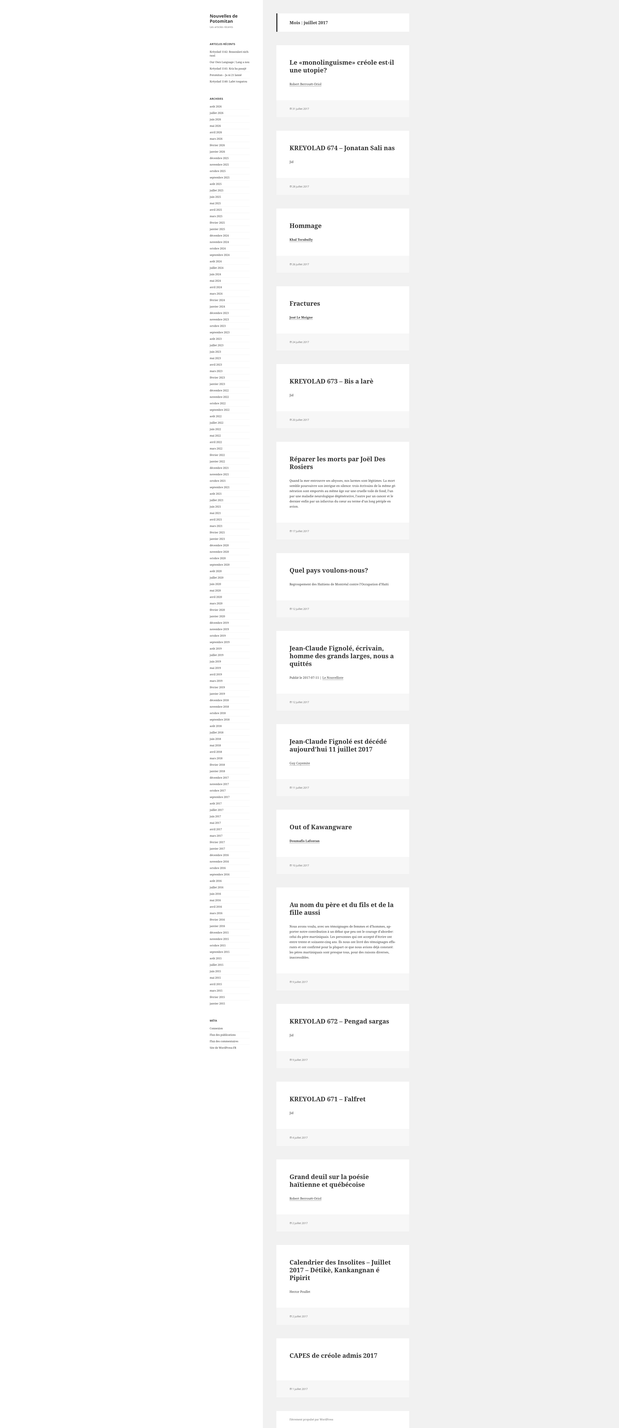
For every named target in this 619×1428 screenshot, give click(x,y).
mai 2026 (215, 126)
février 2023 (217, 377)
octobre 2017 (218, 790)
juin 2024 (215, 274)
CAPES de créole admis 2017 (333, 1355)
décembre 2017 (219, 777)
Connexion (216, 1028)
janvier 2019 (217, 694)
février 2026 (217, 145)
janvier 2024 (217, 306)
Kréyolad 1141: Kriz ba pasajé (228, 68)
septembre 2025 (220, 177)
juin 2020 (215, 584)
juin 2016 (215, 894)
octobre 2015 (218, 945)
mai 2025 (215, 203)
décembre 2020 (219, 545)
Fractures (305, 303)
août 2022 (216, 416)
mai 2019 (215, 668)
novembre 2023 (219, 319)
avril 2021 (216, 519)
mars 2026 (216, 139)
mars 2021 (216, 526)
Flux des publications (223, 1035)
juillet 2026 (216, 113)
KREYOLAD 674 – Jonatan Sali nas (342, 147)
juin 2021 (215, 506)
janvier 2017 (217, 848)
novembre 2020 (219, 552)
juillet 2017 (216, 810)
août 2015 (216, 958)
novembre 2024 (219, 242)
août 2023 (216, 339)
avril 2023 (216, 364)
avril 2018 (216, 752)
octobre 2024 (218, 248)
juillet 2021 (216, 500)
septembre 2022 (220, 410)
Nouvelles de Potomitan (224, 18)
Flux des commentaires (224, 1041)
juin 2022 (215, 429)
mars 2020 (216, 603)
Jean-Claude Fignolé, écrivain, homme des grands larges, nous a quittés (342, 656)
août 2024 (216, 261)
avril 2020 (216, 597)
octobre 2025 (218, 171)
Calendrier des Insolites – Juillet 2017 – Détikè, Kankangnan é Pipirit (340, 1270)
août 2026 (216, 106)
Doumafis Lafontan (305, 841)
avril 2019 (216, 674)
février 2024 (217, 300)
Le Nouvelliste (332, 678)
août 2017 (216, 803)
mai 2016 (215, 900)
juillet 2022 (216, 422)
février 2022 (217, 455)
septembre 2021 (220, 487)
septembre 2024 (220, 255)
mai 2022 (215, 435)
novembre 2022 (219, 397)
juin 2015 (215, 971)
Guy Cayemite (300, 763)
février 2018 (217, 765)
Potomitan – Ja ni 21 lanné (226, 75)
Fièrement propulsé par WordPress (311, 1419)
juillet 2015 (216, 965)
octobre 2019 (218, 635)
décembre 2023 (219, 313)
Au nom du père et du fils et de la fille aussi (342, 908)
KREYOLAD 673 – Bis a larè (331, 381)
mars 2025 (216, 216)
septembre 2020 (220, 564)
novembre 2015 (219, 939)
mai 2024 (215, 281)
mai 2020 (215, 590)
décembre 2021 (219, 468)
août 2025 (216, 184)
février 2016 (217, 919)
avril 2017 (216, 829)
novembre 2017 (219, 784)
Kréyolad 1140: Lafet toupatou (228, 81)
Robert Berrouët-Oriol (305, 84)
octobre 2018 (218, 713)
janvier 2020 (217, 616)
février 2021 (217, 532)
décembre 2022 (219, 390)
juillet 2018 (216, 732)
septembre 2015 (220, 952)
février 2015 (217, 997)
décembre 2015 (219, 932)
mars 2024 (216, 293)
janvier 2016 (217, 926)
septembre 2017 (220, 797)
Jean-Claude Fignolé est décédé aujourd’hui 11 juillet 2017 (338, 745)
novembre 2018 (219, 706)
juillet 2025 (216, 190)
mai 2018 (215, 745)
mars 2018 (216, 758)
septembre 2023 (220, 332)
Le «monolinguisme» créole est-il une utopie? (342, 66)
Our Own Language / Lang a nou (229, 62)
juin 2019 (215, 661)
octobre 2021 (218, 481)
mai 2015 (215, 977)
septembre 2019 (220, 642)
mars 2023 (216, 371)
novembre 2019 (219, 629)
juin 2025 (215, 197)
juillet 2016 (216, 887)
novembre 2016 (219, 861)
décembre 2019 (219, 623)
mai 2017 (215, 823)
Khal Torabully (301, 239)
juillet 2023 (216, 345)
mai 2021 (215, 513)
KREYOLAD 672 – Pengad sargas (339, 1021)
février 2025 (217, 222)
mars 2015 (216, 990)
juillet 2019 (216, 655)
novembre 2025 (219, 164)
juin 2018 (215, 739)
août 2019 (216, 648)
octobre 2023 (218, 326)
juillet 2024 (216, 268)
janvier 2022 (217, 461)
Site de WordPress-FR (223, 1048)
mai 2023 (215, 358)
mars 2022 (216, 448)
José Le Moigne (301, 317)
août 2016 (216, 881)
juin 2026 (215, 119)
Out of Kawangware (321, 826)
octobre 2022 (218, 403)
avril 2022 (216, 442)
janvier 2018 (217, 771)
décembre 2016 (219, 855)
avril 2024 (216, 287)
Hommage (306, 225)
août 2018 (216, 726)
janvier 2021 (217, 539)
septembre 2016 (220, 874)
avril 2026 (216, 132)
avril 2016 (216, 906)
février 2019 (217, 687)
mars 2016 (216, 913)
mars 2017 (216, 836)
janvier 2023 (217, 384)
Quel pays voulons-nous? (329, 570)
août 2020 (216, 571)
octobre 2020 (218, 558)
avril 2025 (216, 210)
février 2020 (217, 610)
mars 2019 (216, 681)
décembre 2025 (219, 158)
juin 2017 (215, 816)
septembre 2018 (220, 719)
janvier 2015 (217, 1003)
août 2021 (216, 493)
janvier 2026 (217, 151)
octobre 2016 (218, 868)
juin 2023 (215, 351)
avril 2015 (216, 984)
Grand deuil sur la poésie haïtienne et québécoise (329, 1180)
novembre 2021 (219, 474)
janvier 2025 (217, 229)
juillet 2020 (216, 577)
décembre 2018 (219, 700)
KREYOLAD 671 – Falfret (328, 1099)
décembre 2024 (219, 235)
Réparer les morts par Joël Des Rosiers (337, 462)
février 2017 (217, 842)
